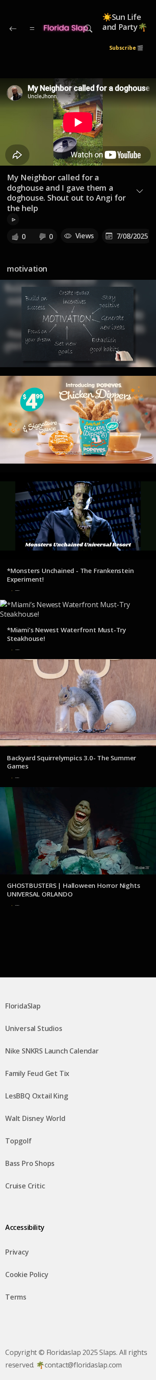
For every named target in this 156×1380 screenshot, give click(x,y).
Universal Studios (33, 1028)
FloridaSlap (23, 1006)
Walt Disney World (35, 1118)
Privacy (17, 1252)
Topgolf (18, 1141)
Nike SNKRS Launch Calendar (52, 1051)
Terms (15, 1297)
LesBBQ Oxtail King (36, 1096)
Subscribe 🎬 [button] (126, 47)
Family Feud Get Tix (37, 1073)
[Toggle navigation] (88, 28)
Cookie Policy (26, 1274)
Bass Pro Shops (30, 1163)
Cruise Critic (25, 1186)
